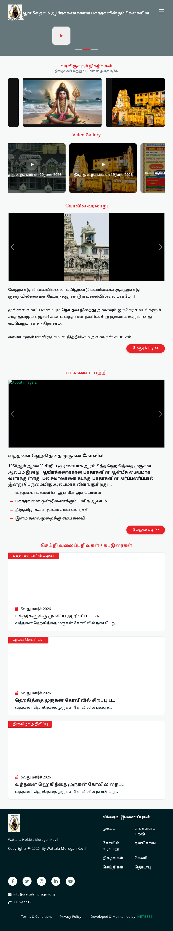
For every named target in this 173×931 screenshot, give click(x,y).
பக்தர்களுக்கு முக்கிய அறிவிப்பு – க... (58, 616)
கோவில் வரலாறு (111, 846)
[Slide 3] (94, 49)
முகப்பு (109, 829)
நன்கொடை (146, 843)
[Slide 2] (86, 49)
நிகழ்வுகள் (113, 858)
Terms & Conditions (37, 917)
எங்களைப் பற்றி (145, 832)
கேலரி (141, 858)
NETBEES (144, 917)
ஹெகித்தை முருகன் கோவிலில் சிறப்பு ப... (65, 700)
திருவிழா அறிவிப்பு (30, 724)
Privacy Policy (70, 917)
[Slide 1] (78, 49)
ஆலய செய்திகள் (28, 640)
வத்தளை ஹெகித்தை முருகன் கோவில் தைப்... (70, 784)
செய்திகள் (113, 867)
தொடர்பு (143, 867)
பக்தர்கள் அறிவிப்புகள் (34, 556)
